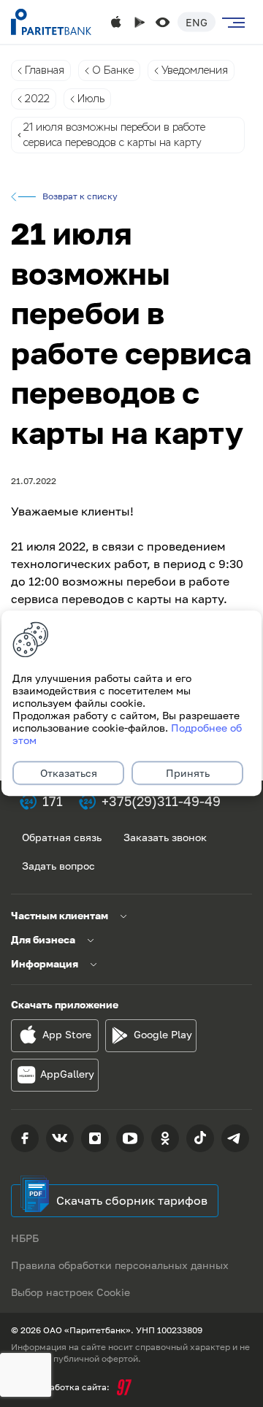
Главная (44, 70)
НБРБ (25, 1238)
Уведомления (194, 70)
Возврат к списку (80, 196)
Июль (90, 98)
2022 (37, 98)
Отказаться (68, 773)
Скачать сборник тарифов (131, 1200)
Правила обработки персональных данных (120, 1265)
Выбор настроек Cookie (70, 1292)
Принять (188, 773)
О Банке (113, 70)
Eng (196, 22)
